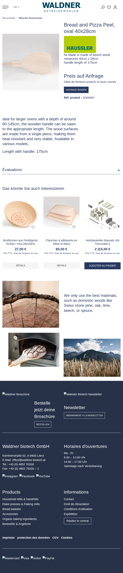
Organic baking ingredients (19, 519)
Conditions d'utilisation (78, 509)
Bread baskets (11, 509)
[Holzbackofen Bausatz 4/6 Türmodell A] (102, 215)
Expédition (70, 514)
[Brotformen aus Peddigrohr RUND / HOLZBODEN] (20, 215)
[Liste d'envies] (109, 7)
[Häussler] (80, 44)
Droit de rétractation (76, 504)
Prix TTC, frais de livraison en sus (21, 253)
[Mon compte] (115, 7)
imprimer (8, 537)
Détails (20, 265)
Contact (69, 499)
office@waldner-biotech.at (28, 460)
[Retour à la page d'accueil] (61, 7)
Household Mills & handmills (20, 499)
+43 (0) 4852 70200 (21, 464)
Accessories (10, 514)
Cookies (66, 537)
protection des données (33, 537)
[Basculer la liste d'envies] (33, 227)
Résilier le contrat (77, 520)
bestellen (42, 424)
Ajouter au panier (102, 265)
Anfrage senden (76, 90)
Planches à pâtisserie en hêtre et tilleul (61, 242)
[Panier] (119, 6)
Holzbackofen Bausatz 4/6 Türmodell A (102, 242)
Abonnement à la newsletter (84, 415)
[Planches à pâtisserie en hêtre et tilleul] (61, 215)
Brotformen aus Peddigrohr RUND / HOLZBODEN (20, 242)
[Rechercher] (103, 7)
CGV (55, 537)
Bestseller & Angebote (16, 524)
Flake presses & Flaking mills (21, 504)
